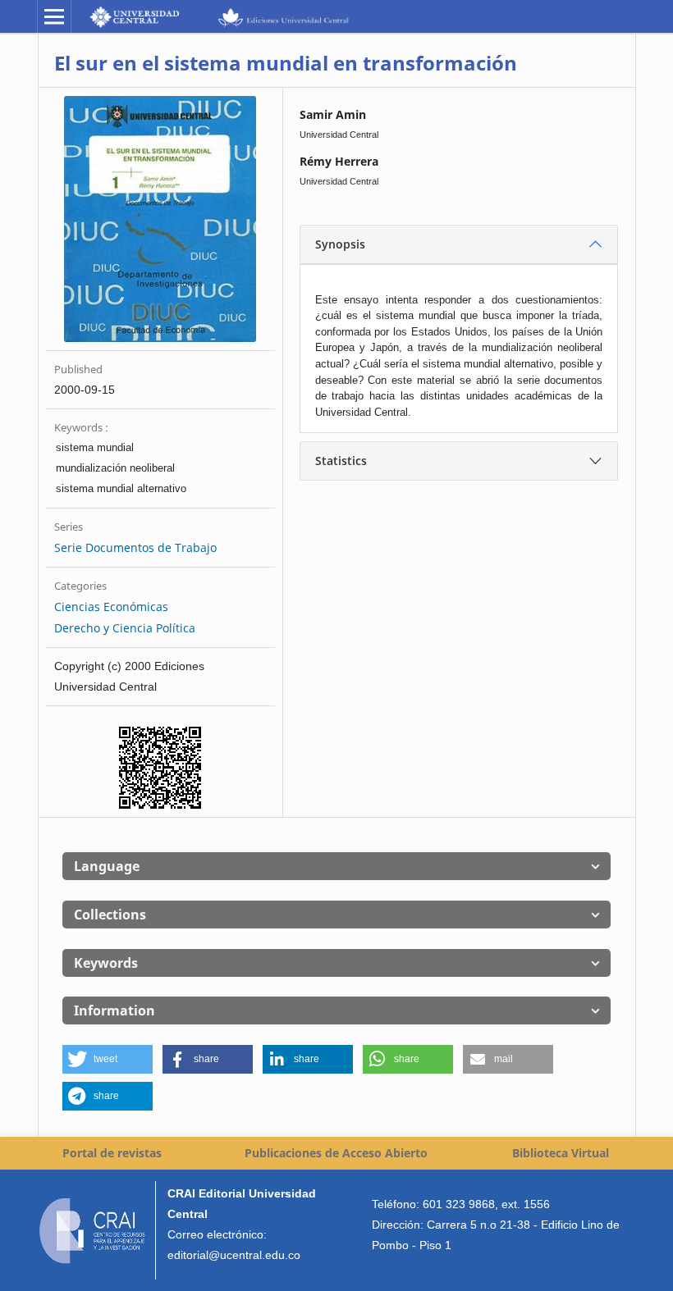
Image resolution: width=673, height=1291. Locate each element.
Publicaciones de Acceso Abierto (336, 1153)
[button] (107, 1059)
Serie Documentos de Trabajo (135, 547)
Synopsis (340, 244)
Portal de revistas (112, 1153)
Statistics (341, 460)
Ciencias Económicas (111, 606)
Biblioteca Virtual (560, 1153)
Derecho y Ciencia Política (124, 628)
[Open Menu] (54, 16)
